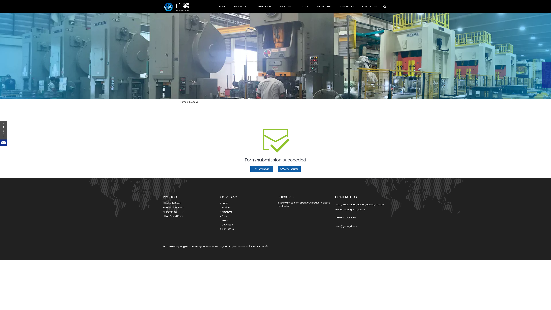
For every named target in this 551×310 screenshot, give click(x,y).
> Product (225, 207)
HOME (222, 6)
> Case (224, 216)
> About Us (226, 211)
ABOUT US (285, 6)
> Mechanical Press (173, 207)
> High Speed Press (173, 216)
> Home (224, 203)
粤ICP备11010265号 (258, 246)
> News (224, 220)
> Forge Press (170, 211)
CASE (305, 6)
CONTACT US (369, 6)
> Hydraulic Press (172, 203)
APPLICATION (264, 6)
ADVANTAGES (324, 6)
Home (183, 102)
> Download (226, 224)
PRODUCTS (240, 6)
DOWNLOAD (347, 6)
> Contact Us (227, 229)
